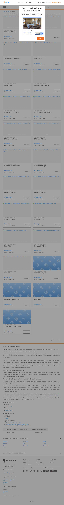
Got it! (40, 38)
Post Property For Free (56, 2)
